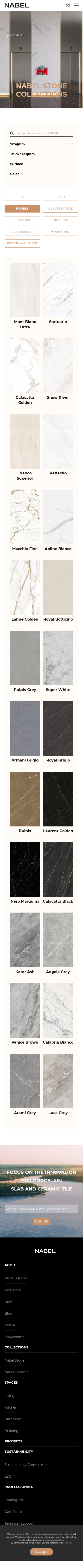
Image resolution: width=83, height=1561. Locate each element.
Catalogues (14, 1500)
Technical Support (19, 1523)
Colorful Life (22, 231)
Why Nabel (13, 1290)
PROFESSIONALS (19, 1487)
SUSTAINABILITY (19, 1452)
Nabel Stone (14, 1360)
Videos (10, 1325)
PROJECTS (13, 1441)
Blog (8, 1313)
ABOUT (11, 1265)
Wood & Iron (60, 231)
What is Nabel (16, 1278)
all (22, 196)
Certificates (14, 1512)
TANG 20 (60, 196)
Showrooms (14, 1337)
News (9, 1302)
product (17, 35)
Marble (22, 208)
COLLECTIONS (16, 1347)
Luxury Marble (61, 208)
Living (10, 1396)
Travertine (22, 220)
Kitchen (11, 1407)
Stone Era (60, 220)
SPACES (11, 1382)
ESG (8, 1476)
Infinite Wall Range (22, 243)
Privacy (68, 1543)
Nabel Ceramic (16, 1372)
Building (11, 1431)
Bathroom (13, 1419)
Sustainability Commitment (27, 1465)
